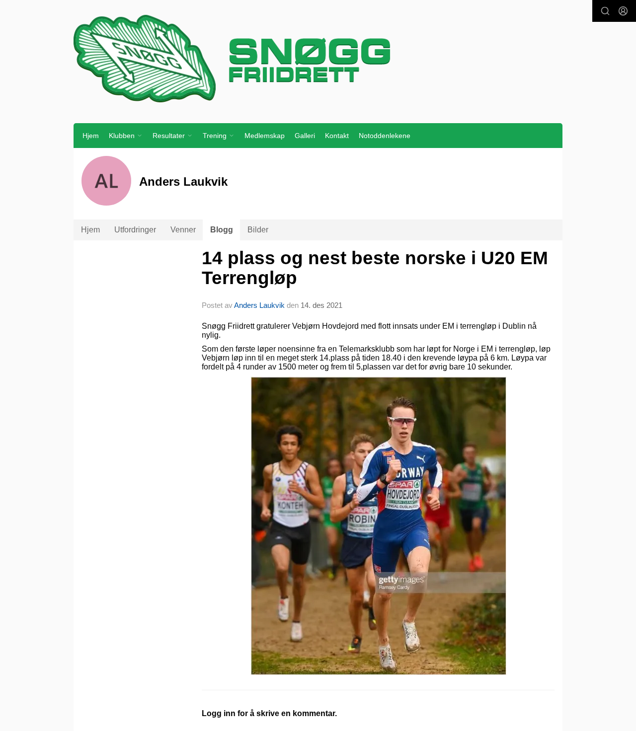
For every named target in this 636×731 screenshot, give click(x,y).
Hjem (90, 136)
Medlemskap (264, 136)
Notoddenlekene (384, 136)
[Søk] (605, 11)
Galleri (305, 136)
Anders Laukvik (259, 305)
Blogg (221, 229)
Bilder (257, 229)
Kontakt (337, 136)
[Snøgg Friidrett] (318, 58)
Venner (183, 229)
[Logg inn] (623, 11)
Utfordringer (135, 229)
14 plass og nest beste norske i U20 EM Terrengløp (375, 268)
